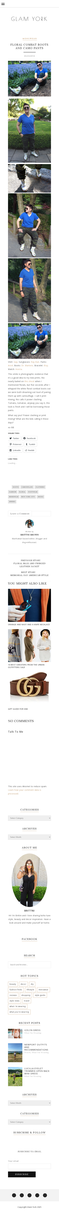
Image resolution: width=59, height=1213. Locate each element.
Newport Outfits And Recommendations (36, 1047)
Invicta (18, 369)
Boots (16, 487)
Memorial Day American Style (29, 575)
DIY (32, 984)
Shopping (25, 995)
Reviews (13, 995)
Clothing (40, 487)
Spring (12, 501)
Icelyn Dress (32, 1030)
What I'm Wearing (18, 1006)
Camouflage (27, 487)
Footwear (32, 492)
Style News (14, 1001)
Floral (22, 492)
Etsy (46, 365)
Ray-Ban (35, 362)
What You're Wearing (19, 1012)
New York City (28, 497)
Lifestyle (30, 989)
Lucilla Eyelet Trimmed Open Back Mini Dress (37, 1071)
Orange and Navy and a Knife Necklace (29, 624)
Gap (16, 362)
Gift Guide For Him (18, 709)
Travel (27, 1001)
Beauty (13, 984)
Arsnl (10, 365)
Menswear (30, 39)
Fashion (12, 492)
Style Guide (40, 995)
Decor (23, 984)
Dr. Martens (27, 365)
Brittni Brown (29, 535)
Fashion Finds (16, 989)
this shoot (29, 381)
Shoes (40, 497)
